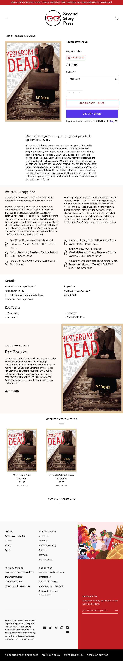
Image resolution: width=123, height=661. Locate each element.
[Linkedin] (67, 627)
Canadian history (75, 317)
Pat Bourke (75, 52)
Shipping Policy (73, 655)
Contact (43, 541)
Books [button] (9, 532)
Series (8, 546)
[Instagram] (61, 627)
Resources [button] (46, 568)
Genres (8, 541)
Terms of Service (97, 655)
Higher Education (13, 582)
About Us (43, 536)
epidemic (71, 313)
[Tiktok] (50, 627)
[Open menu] (9, 18)
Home (8, 36)
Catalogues (45, 577)
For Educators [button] (14, 568)
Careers (43, 555)
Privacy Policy (51, 655)
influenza (12, 317)
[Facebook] (44, 627)
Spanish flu (13, 313)
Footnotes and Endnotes (51, 572)
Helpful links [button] (48, 532)
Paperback (74, 79)
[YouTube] (67, 632)
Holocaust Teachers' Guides (19, 572)
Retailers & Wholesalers (51, 587)
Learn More (12, 391)
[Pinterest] (56, 627)
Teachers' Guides (13, 577)
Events (42, 550)
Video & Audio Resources (17, 587)
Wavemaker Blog (47, 546)
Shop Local (78, 57)
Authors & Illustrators (15, 536)
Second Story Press (19, 655)
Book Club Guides (48, 582)
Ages (7, 550)
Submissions (45, 560)
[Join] (114, 610)
